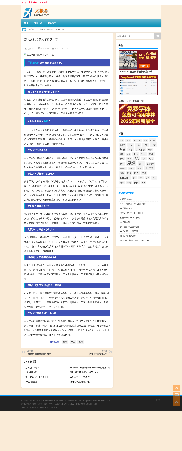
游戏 (122, 173)
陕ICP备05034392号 (102, 400)
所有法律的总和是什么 (80, 381)
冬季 (138, 145)
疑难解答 (90, 400)
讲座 (147, 178)
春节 (141, 163)
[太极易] (36, 5)
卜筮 (145, 144)
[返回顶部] (176, 402)
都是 (129, 182)
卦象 (153, 144)
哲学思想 (140, 149)
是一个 (123, 168)
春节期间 (150, 164)
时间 (151, 158)
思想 (151, 153)
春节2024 (33, 29)
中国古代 (137, 140)
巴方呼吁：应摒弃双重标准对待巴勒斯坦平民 (90, 367)
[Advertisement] (85, 431)
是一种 (131, 168)
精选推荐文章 (73, 400)
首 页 (23, 2)
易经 (131, 163)
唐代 (150, 149)
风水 (143, 182)
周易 (122, 149)
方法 (144, 158)
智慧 (139, 168)
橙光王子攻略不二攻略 (130, 217)
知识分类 (43, 2)
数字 (129, 158)
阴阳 (136, 182)
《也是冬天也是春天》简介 (39, 353)
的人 (136, 172)
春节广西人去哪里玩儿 (130, 231)
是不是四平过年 (32, 367)
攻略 (122, 158)
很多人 (143, 154)
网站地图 (82, 400)
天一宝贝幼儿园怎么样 (130, 226)
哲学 (131, 149)
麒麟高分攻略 (126, 199)
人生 (145, 140)
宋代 (135, 153)
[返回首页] (176, 388)
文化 (137, 158)
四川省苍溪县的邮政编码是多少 (84, 372)
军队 (30, 62)
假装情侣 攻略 (126, 208)
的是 (144, 172)
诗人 (154, 177)
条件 (46, 121)
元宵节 (122, 145)
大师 (128, 154)
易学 (122, 164)
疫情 (129, 173)
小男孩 (158, 400)
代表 (152, 140)
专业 (121, 140)
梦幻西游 (149, 168)
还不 (122, 182)
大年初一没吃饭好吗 (98, 353)
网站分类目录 (61, 400)
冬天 (131, 144)
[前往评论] (176, 395)
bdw (33, 49)
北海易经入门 (31, 372)
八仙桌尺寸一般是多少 (80, 376)
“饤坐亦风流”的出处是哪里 (36, 376)
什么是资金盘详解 (128, 235)
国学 (121, 154)
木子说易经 (125, 222)
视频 (140, 178)
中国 (128, 140)
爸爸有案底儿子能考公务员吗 (133, 203)
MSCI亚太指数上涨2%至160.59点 (135, 240)
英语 (134, 178)
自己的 (124, 177)
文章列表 (33, 2)
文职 (35, 62)
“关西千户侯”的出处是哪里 (131, 212)
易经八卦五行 (31, 381)
